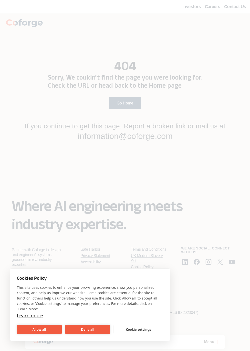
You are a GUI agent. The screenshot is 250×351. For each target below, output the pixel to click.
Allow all (39, 329)
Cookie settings (138, 329)
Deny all (87, 329)
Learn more (30, 315)
